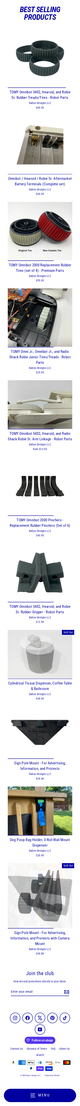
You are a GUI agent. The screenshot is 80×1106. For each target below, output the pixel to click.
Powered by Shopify (52, 1075)
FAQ (53, 1048)
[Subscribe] (66, 992)
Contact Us (16, 1048)
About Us (64, 1048)
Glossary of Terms (37, 1048)
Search (40, 1054)
